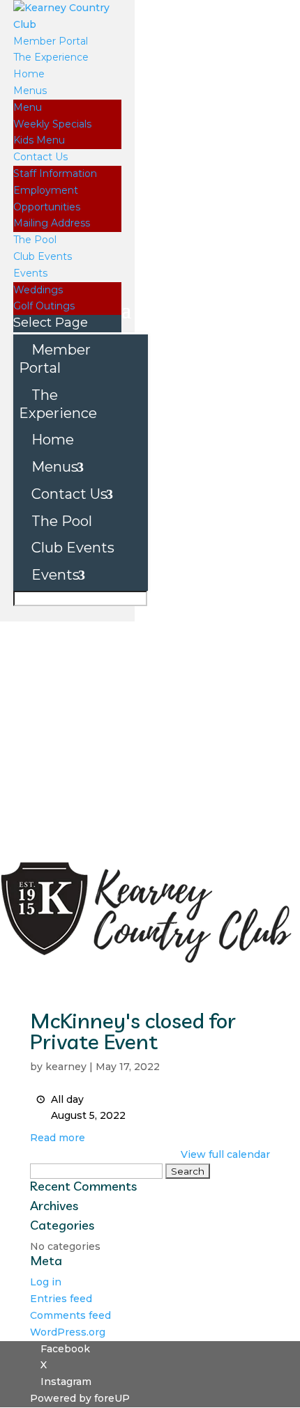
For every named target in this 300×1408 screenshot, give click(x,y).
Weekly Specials (52, 124)
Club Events (42, 256)
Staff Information (55, 173)
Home (29, 74)
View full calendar (225, 1154)
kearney (66, 1066)
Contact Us (40, 156)
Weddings (38, 290)
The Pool (35, 239)
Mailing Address (51, 223)
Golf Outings (44, 306)
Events (30, 273)
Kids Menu (39, 140)
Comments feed (70, 1315)
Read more (57, 1137)
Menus (30, 90)
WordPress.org (67, 1332)
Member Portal (50, 41)
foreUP (112, 1398)
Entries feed (61, 1298)
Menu (27, 107)
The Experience (51, 57)
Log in (45, 1282)
